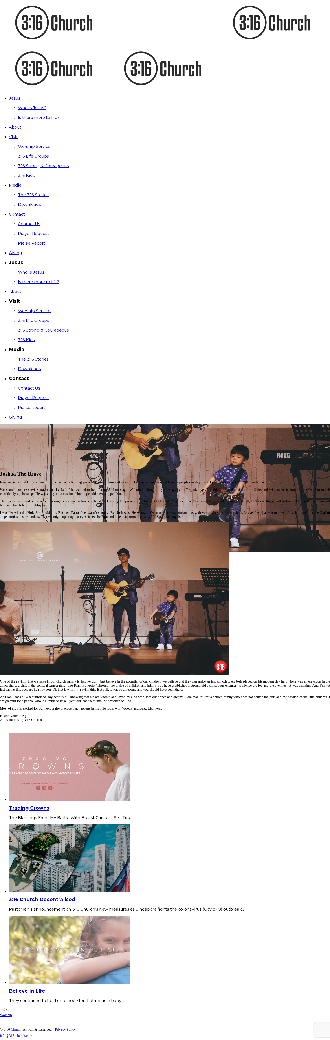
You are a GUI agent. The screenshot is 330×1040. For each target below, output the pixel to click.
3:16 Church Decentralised (42, 899)
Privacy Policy (65, 1029)
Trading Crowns (29, 808)
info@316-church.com (16, 1036)
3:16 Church (12, 1029)
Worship (6, 1015)
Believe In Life (27, 991)
